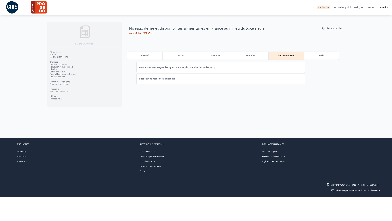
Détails (180, 55)
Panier (371, 7)
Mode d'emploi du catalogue (348, 7)
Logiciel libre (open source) (273, 161)
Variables (215, 55)
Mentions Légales (269, 151)
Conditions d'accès (148, 161)
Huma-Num (22, 161)
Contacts (143, 171)
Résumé (145, 55)
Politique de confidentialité (273, 156)
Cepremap (21, 151)
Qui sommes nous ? (148, 151)
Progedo (361, 185)
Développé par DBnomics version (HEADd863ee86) (357, 190)
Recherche (323, 7)
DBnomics (21, 156)
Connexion (383, 7)
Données (250, 55)
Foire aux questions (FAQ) (150, 166)
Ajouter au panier (332, 28)
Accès (321, 55)
